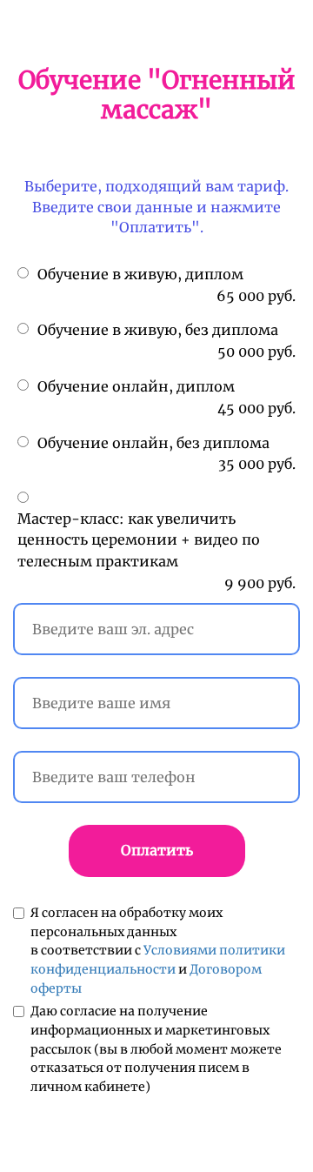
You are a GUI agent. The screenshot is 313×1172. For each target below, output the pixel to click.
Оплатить (157, 850)
